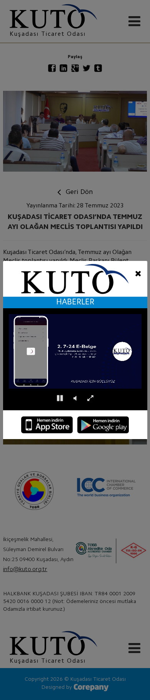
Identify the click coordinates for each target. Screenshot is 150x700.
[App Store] (47, 424)
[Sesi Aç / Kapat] (75, 398)
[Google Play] (103, 424)
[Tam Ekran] (90, 398)
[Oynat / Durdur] (59, 398)
